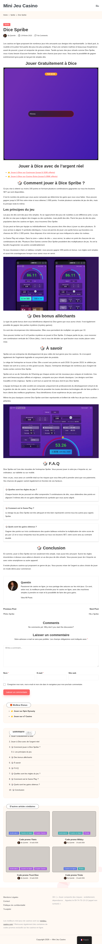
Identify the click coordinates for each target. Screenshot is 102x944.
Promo (87, 833)
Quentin (26, 582)
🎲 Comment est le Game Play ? (25, 779)
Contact (6, 901)
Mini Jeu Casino (20, 5)
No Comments (42, 36)
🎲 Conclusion (18, 790)
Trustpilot (7, 909)
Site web (72, 673)
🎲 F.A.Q (15, 768)
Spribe (7, 24)
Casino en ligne (26, 833)
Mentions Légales (10, 897)
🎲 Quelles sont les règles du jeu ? (25, 774)
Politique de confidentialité (14, 905)
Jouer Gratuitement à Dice (22, 736)
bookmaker (14, 833)
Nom (6, 673)
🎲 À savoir (16, 763)
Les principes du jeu (23, 752)
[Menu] (97, 6)
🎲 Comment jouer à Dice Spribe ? (25, 747)
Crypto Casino (40, 833)
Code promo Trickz (74, 875)
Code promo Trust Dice (28, 875)
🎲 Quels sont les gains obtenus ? (25, 784)
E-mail (40, 673)
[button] (26, 597)
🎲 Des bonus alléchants (21, 757)
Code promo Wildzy (74, 839)
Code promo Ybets (28, 839)
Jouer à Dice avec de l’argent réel (25, 742)
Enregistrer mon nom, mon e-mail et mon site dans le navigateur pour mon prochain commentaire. (45, 684)
